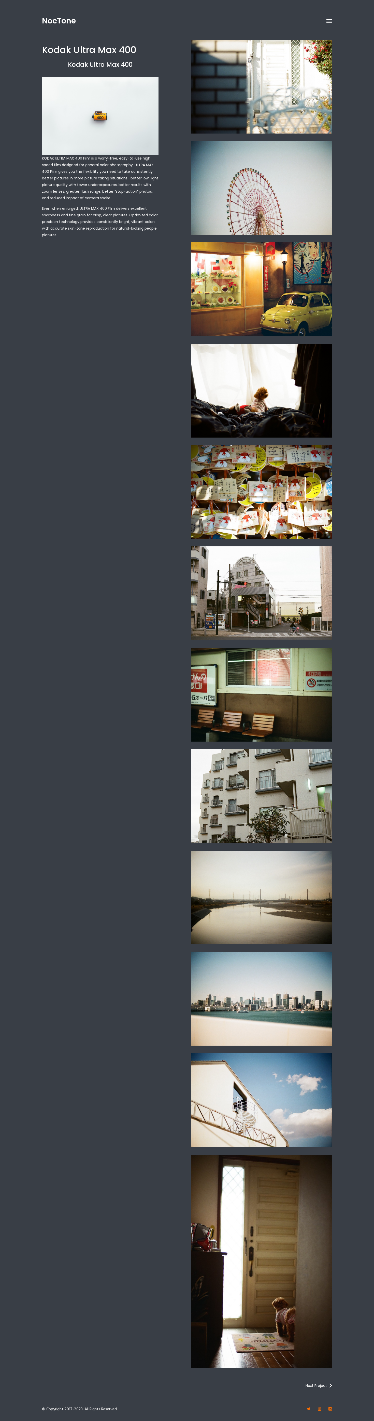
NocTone (59, 21)
